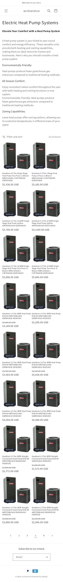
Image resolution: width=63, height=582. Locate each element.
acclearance (26, 576)
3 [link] (35, 535)
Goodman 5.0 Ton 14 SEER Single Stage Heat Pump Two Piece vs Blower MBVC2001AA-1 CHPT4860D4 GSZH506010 (45, 269)
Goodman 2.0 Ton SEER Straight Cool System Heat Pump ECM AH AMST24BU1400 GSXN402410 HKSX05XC (15, 511)
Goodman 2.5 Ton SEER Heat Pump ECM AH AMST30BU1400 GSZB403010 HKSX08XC (16, 364)
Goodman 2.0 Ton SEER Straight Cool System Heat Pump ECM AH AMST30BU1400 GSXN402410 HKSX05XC (45, 511)
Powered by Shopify (40, 576)
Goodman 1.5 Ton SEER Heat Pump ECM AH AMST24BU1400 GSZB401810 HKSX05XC (16, 315)
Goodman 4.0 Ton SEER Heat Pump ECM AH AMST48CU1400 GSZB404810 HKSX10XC (46, 413)
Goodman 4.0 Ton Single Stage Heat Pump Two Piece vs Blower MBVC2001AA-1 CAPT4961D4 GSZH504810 (15, 177)
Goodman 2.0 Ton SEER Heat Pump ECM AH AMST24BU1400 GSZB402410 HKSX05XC (46, 315)
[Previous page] (10, 535)
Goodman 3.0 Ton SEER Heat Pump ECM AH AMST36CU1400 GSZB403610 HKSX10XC (46, 364)
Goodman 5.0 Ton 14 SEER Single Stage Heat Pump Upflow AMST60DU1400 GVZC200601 (45, 223)
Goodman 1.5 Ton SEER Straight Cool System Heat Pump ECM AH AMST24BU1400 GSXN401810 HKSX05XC (15, 460)
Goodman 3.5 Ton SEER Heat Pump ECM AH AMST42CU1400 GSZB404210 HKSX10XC (16, 413)
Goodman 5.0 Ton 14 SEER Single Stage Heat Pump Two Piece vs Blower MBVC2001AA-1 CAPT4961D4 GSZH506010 (15, 269)
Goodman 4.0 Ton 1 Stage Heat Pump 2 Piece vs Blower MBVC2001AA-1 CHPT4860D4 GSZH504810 (44, 177)
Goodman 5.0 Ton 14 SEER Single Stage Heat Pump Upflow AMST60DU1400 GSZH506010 (15, 223)
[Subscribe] (46, 557)
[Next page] (52, 535)
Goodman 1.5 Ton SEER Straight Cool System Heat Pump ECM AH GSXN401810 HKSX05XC (45, 458)
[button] (6, 10)
